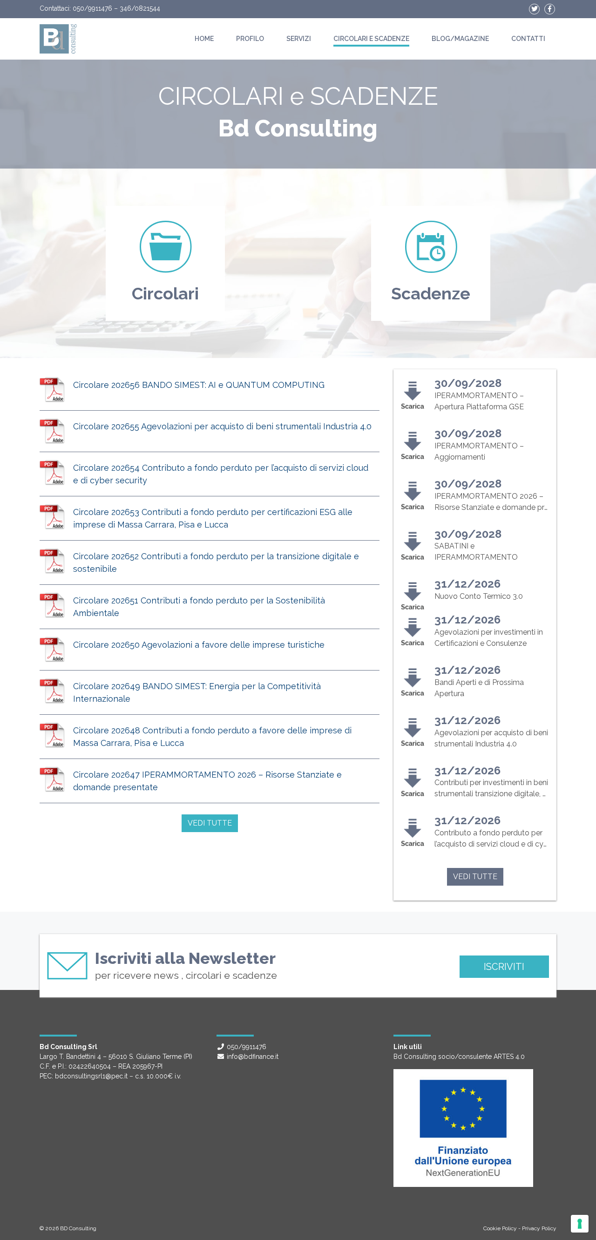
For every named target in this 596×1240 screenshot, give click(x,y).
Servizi (298, 38)
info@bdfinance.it (252, 1056)
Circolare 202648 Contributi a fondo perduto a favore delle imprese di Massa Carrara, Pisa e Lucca (212, 736)
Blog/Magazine (460, 38)
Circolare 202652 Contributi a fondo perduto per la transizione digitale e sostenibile (216, 562)
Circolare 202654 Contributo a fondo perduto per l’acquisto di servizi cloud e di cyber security (220, 474)
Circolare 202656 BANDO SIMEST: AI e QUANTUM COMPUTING (199, 385)
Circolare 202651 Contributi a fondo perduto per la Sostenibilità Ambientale (199, 607)
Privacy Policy (539, 1228)
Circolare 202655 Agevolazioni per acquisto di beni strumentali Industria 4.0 (222, 426)
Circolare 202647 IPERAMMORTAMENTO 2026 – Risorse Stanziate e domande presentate (207, 781)
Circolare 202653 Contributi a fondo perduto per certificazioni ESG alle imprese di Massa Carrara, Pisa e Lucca (212, 518)
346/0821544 (140, 8)
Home (204, 38)
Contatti (528, 38)
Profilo (250, 38)
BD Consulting (78, 1228)
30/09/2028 (467, 383)
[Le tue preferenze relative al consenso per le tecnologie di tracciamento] (580, 1224)
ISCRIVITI (504, 966)
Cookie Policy (500, 1228)
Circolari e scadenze (371, 38)
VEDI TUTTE (210, 823)
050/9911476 (92, 8)
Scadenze (430, 293)
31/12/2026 (467, 583)
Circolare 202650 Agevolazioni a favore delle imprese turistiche (199, 645)
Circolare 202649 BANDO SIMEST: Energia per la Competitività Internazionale (197, 692)
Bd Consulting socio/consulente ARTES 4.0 (459, 1056)
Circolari (165, 293)
